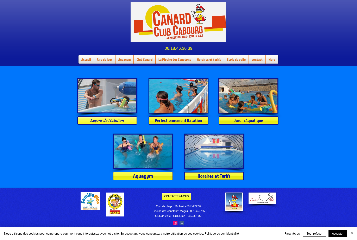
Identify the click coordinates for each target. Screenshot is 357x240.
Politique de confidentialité (222, 233)
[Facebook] (182, 223)
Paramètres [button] (292, 233)
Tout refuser (314, 233)
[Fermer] (352, 233)
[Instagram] (175, 223)
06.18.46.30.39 (178, 48)
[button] (144, 59)
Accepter (338, 233)
